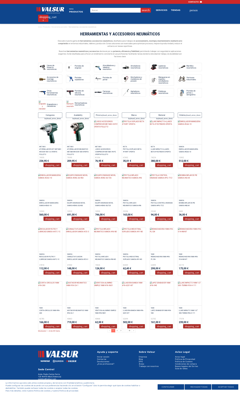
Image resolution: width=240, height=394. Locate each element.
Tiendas (175, 10)
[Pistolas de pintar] (98, 78)
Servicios (161, 10)
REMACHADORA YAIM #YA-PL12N (160, 258)
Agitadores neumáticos (135, 92)
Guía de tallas (181, 369)
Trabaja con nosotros (149, 366)
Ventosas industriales (191, 78)
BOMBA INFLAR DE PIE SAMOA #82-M (187, 204)
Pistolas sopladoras (79, 78)
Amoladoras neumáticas (135, 67)
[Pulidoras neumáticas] (153, 92)
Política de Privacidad (185, 359)
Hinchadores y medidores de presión (136, 79)
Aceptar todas (226, 387)
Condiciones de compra (186, 364)
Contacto (193, 2)
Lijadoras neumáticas (163, 67)
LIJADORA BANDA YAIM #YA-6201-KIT (133, 311)
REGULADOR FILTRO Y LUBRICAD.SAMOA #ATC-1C (49, 258)
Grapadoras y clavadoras (52, 105)
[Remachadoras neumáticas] (70, 104)
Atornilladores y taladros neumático (109, 67)
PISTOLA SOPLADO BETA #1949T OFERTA (132, 150)
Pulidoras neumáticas (163, 92)
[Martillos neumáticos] (181, 66)
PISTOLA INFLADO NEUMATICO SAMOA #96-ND (105, 258)
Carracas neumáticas (107, 92)
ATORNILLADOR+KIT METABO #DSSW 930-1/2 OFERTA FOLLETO (50, 151)
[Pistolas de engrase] (70, 66)
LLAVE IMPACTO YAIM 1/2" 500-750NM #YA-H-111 (188, 311)
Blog (141, 359)
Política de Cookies (184, 362)
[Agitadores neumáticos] (126, 92)
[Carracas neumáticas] (98, 92)
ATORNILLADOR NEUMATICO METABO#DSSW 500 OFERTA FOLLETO (77, 151)
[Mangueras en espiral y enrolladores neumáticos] (153, 80)
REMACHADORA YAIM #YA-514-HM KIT (188, 258)
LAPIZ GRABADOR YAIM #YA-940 (161, 311)
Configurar (167, 387)
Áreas (141, 364)
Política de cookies (42, 391)
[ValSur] (50, 10)
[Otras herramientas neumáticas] (42, 92)
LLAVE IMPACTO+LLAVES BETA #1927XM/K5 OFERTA (161, 150)
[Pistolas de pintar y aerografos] (181, 92)
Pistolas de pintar (107, 78)
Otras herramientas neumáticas (52, 93)
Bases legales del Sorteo (186, 366)
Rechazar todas (199, 387)
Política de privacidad (68, 391)
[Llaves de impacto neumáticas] (42, 67)
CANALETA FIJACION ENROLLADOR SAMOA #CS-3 (77, 258)
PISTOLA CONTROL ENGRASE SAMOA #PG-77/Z (162, 204)
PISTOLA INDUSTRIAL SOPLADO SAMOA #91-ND (132, 258)
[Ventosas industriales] (181, 78)
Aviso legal (180, 357)
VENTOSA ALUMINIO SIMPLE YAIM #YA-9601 (105, 311)
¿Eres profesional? (105, 364)
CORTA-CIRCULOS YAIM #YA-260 (49, 311)
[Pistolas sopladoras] (70, 78)
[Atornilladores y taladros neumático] (98, 67)
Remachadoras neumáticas (81, 104)
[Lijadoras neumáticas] (153, 66)
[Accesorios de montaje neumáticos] (42, 79)
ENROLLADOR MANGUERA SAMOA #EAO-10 (48, 204)
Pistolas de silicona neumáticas (79, 93)
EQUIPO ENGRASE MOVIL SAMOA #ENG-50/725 (104, 204)
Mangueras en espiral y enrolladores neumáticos (164, 80)
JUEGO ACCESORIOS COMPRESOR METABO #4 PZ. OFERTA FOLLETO (105, 151)
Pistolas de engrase (79, 67)
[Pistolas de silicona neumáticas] (70, 92)
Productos (76, 10)
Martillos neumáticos (191, 67)
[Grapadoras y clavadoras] (42, 105)
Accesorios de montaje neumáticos (52, 79)
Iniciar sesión (103, 357)
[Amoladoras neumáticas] (126, 66)
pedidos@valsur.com (47, 379)
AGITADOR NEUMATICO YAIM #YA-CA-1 (77, 311)
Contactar (101, 359)
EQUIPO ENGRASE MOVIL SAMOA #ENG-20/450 (76, 204)
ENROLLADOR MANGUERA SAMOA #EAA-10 (188, 150)
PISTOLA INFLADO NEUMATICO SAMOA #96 (132, 204)
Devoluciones (103, 362)
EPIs (141, 362)
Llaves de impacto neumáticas (52, 67)
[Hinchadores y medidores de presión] (126, 79)
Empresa (143, 357)
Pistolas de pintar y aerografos (191, 93)
